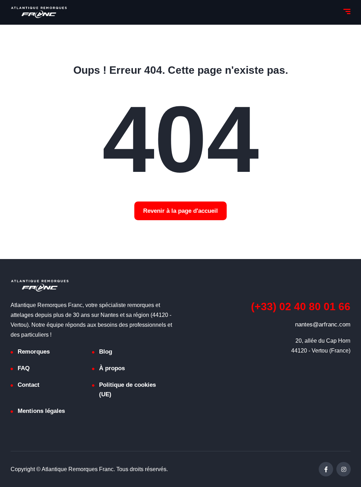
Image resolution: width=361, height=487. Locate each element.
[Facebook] (326, 469)
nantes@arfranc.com (322, 324)
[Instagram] (343, 469)
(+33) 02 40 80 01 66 (300, 306)
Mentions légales (41, 411)
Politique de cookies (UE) (127, 389)
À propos (112, 368)
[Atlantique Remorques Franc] (39, 12)
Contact (28, 384)
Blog (105, 351)
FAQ (24, 368)
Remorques (34, 351)
